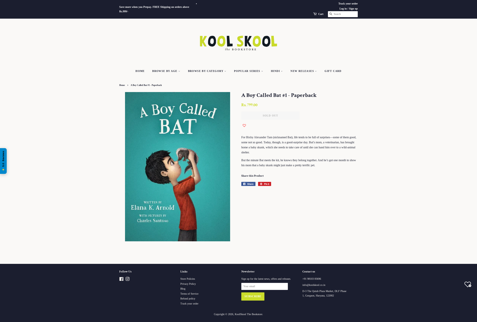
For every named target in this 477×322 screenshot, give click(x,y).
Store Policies (187, 278)
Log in (343, 8)
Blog (182, 288)
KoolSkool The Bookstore (248, 314)
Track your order (348, 3)
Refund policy (187, 298)
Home (140, 71)
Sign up (353, 8)
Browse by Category (206, 71)
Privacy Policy (188, 283)
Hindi (276, 71)
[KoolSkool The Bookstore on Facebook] (121, 279)
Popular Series (247, 71)
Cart (320, 14)
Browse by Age (165, 71)
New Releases (302, 71)
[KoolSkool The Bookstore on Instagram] (127, 279)
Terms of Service (189, 293)
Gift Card (333, 71)
